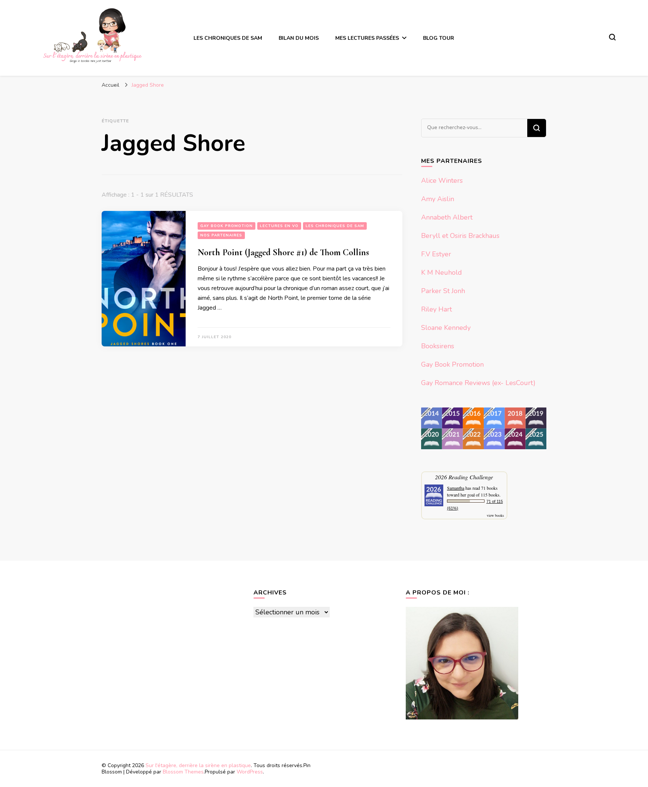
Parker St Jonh (443, 290)
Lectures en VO (279, 226)
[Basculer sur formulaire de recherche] (612, 37)
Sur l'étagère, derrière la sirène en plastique (198, 765)
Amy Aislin (437, 198)
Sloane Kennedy (446, 327)
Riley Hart (436, 309)
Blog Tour (438, 38)
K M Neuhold (441, 272)
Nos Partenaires (221, 235)
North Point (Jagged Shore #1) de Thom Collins (283, 252)
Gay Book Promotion (226, 226)
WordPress (250, 771)
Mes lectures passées (367, 38)
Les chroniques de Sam (228, 38)
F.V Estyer (436, 254)
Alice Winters (442, 180)
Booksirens (437, 346)
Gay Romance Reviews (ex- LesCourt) (478, 382)
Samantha (455, 488)
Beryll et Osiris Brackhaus (460, 235)
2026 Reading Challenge (464, 477)
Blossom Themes (183, 771)
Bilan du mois (299, 38)
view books (495, 515)
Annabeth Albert (446, 217)
